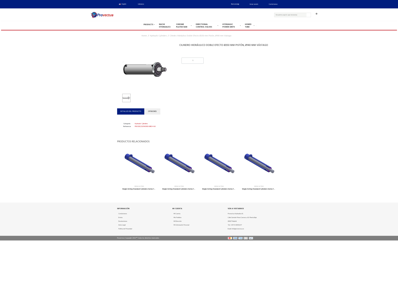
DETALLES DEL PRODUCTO (130, 111)
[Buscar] (308, 15)
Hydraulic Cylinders (141, 123)
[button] (140, 4)
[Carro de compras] (316, 15)
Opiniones (152, 111)
